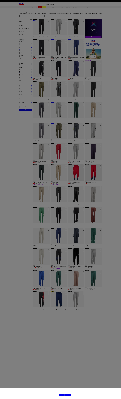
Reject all (61, 395)
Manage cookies (54, 395)
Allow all (68, 395)
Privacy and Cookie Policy (89, 392)
